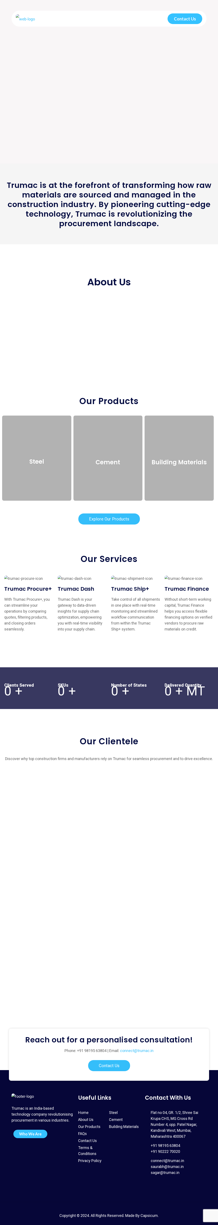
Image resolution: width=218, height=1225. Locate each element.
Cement (116, 1119)
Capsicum (149, 1215)
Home (83, 1112)
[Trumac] (25, 19)
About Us (85, 1119)
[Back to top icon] (109, 1204)
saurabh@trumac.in (167, 1166)
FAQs (82, 1133)
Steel (113, 1112)
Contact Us (185, 18)
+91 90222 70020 (165, 1151)
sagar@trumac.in (165, 1172)
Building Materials (124, 1126)
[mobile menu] (153, 18)
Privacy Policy (90, 1160)
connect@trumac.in (136, 1050)
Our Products (89, 1126)
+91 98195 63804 (91, 1050)
